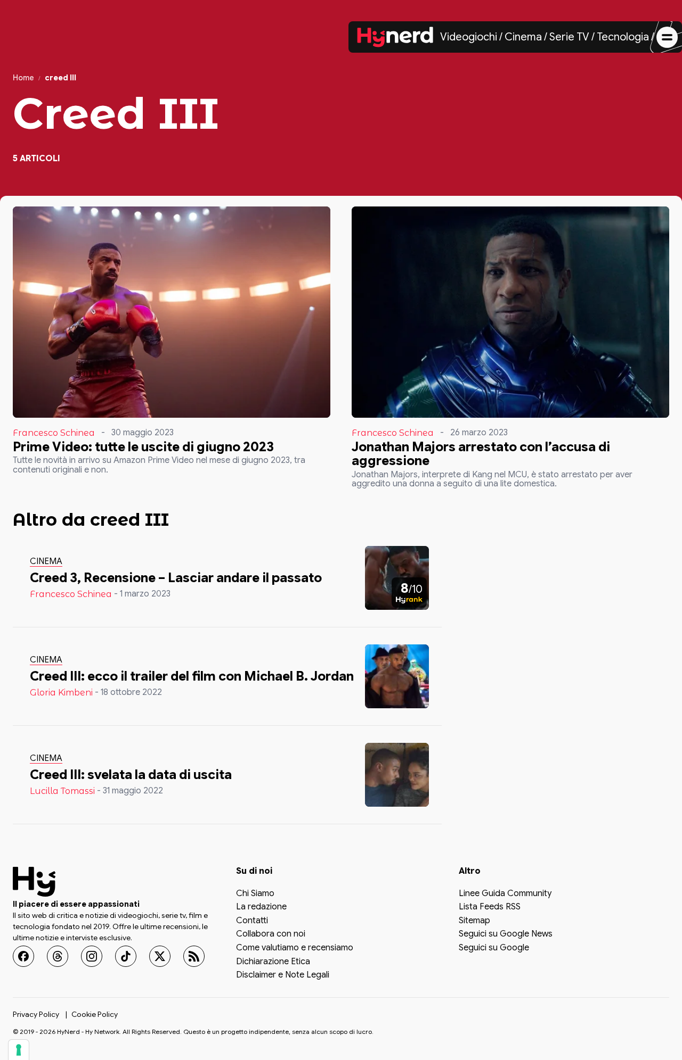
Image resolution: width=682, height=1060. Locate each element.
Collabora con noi (270, 934)
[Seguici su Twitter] (159, 956)
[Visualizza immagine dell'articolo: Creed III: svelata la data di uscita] (397, 775)
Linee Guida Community (505, 894)
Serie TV (569, 37)
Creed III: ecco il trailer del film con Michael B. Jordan (192, 676)
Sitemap (474, 921)
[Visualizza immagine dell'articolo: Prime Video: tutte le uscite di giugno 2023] (171, 312)
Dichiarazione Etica (273, 962)
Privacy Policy (36, 1014)
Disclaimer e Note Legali (282, 975)
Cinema (523, 37)
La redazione (261, 907)
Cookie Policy (94, 1014)
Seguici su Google (494, 948)
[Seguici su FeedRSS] (194, 956)
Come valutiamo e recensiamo (294, 948)
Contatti (252, 921)
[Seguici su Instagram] (91, 956)
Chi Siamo (255, 894)
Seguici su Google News (506, 934)
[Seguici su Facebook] (23, 956)
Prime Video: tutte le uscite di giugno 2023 (143, 447)
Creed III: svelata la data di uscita (131, 775)
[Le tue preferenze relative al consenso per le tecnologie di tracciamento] (19, 1050)
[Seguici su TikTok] (125, 956)
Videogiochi (468, 37)
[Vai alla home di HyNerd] (395, 37)
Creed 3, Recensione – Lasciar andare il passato (176, 578)
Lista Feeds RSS (490, 907)
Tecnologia (623, 37)
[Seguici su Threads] (57, 956)
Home (23, 78)
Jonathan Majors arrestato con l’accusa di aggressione (481, 454)
